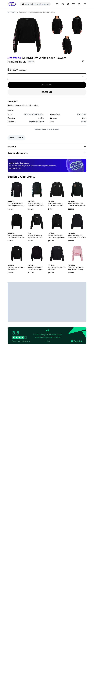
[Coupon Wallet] (62, 4)
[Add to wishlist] (83, 61)
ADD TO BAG (47, 85)
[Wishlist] (73, 4)
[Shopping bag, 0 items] (79, 4)
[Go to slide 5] (38, 231)
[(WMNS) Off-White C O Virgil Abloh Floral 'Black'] (37, 189)
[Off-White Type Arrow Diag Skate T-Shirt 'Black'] (57, 253)
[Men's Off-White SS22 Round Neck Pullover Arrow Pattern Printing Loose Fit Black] (17, 221)
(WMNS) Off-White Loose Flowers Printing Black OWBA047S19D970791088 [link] (37, 12)
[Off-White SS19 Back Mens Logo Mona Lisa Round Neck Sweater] (57, 189)
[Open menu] (85, 4)
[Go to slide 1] (15, 231)
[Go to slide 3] (36, 231)
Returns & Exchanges (18, 153)
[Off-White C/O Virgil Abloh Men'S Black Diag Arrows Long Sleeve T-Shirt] (17, 189)
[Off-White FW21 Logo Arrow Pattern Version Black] (17, 253)
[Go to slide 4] (37, 231)
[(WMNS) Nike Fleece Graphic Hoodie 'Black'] (37, 221)
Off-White (11, 12)
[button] (34, 176)
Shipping (12, 146)
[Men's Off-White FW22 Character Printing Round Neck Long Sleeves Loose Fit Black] (77, 189)
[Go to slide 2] (16, 231)
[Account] (68, 4)
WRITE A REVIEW (16, 138)
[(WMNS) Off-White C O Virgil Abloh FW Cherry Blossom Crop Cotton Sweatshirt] (77, 253)
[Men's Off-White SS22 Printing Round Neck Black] (77, 221)
